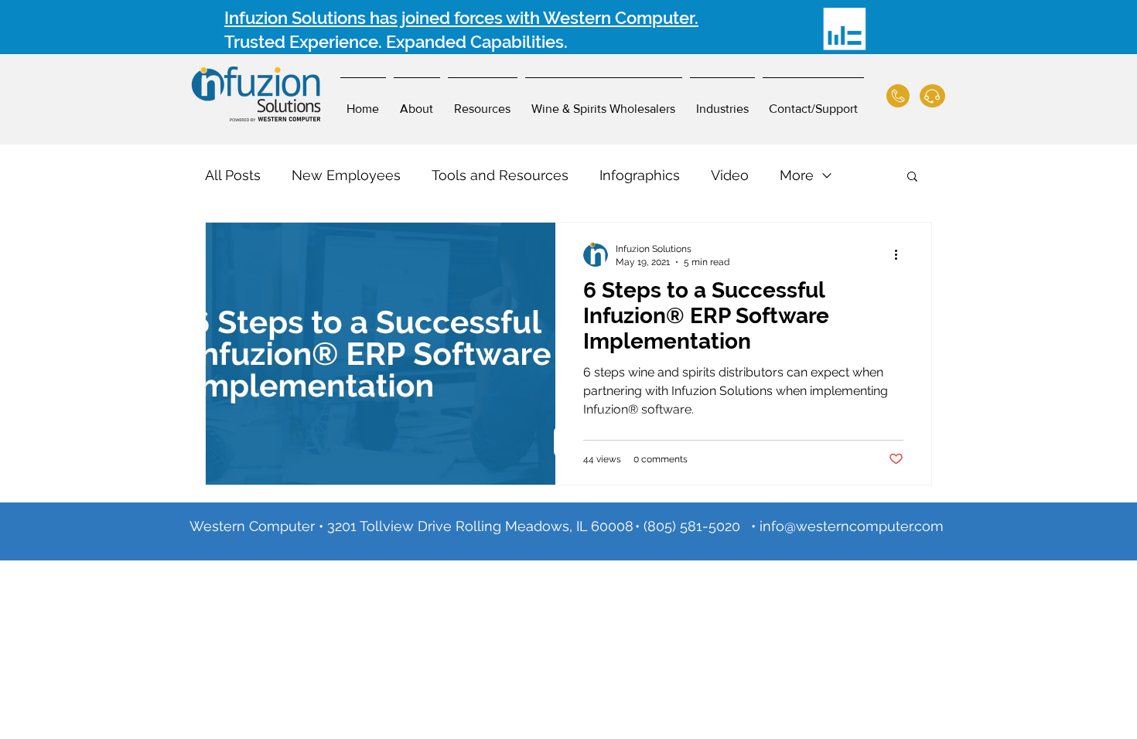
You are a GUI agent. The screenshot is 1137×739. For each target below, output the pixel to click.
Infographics (639, 175)
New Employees (346, 175)
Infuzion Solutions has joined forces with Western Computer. (461, 18)
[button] (912, 177)
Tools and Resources (500, 175)
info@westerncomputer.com (852, 526)
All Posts (233, 175)
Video (730, 175)
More (797, 175)
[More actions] (901, 254)
